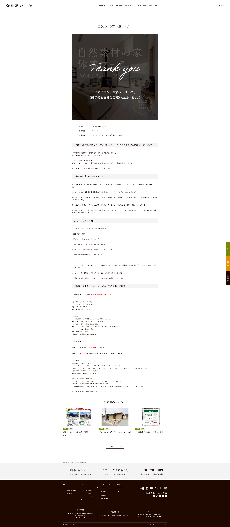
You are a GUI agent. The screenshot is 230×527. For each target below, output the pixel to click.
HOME (65, 462)
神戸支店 (80, 510)
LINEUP (119, 6)
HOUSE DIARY (106, 488)
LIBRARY (104, 495)
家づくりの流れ (69, 493)
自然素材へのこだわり (71, 490)
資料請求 (228, 278)
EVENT (102, 6)
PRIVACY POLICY (68, 524)
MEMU (222, 6)
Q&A (118, 491)
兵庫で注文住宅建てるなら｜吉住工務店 (18, 5)
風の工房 (153, 490)
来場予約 (228, 263)
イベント (228, 249)
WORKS (128, 6)
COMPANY (153, 6)
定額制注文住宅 (87, 490)
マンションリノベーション (89, 488)
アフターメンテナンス (71, 496)
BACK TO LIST (117, 446)
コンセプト (68, 488)
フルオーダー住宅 (87, 496)
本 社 (149, 511)
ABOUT (110, 6)
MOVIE (103, 491)
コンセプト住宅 (87, 493)
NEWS (119, 484)
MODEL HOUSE (140, 6)
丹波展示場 (114, 512)
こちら (86, 474)
